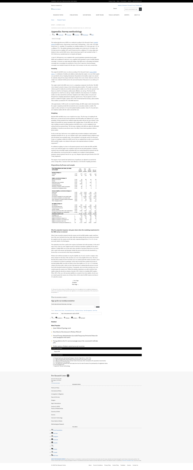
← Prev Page (75, 280)
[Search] (140, 9)
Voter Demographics (88, 310)
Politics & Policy (55, 387)
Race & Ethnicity (55, 397)
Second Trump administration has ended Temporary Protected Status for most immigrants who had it (75, 336)
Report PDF (57, 351)
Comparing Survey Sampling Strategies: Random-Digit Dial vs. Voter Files (71, 28)
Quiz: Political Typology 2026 (62, 328)
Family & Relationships (57, 408)
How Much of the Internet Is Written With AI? (67, 332)
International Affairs (56, 391)
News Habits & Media (56, 421)
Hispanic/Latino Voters (59, 310)
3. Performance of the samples (62, 362)
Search (115, 8)
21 (57, 142)
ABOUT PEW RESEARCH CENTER (58, 459)
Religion (53, 400)
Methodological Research (57, 424)
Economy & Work (55, 411)
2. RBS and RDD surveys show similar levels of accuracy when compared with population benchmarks (80, 360)
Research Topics (58, 15)
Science (53, 414)
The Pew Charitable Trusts (128, 460)
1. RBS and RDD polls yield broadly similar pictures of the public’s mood (72, 359)
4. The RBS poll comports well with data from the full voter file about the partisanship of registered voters (81, 363)
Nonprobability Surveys (69, 310)
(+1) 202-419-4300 (55, 383)
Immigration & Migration (57, 394)
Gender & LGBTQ (55, 406)
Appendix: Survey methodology (62, 366)
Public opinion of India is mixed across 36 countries (69, 346)
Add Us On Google (56, 38)
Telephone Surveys (79, 310)
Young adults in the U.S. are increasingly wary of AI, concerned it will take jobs (75, 342)
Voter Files (95, 310)
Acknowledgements (59, 364)
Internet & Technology (56, 418)
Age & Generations (56, 403)
